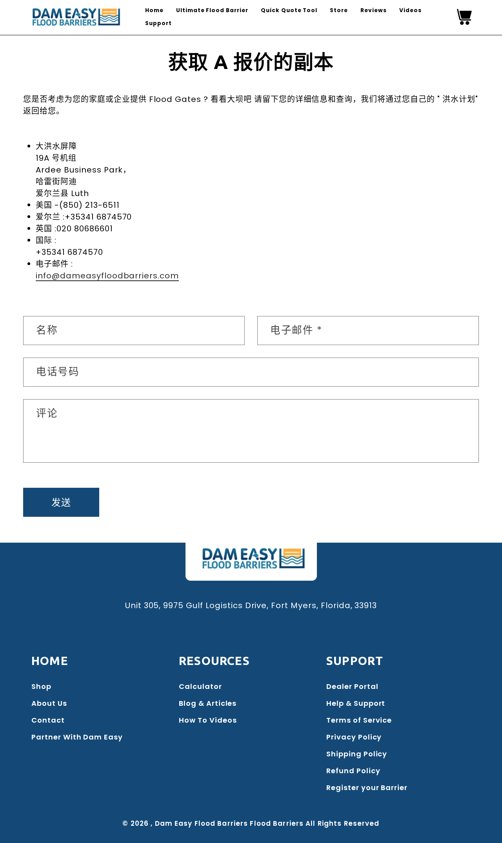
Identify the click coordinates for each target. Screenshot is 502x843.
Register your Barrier (366, 787)
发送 (61, 502)
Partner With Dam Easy (77, 737)
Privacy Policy (354, 737)
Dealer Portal (352, 686)
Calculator (200, 686)
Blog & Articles (207, 703)
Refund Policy (353, 771)
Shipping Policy (356, 754)
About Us (49, 703)
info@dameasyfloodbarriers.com (107, 275)
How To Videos (207, 720)
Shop (41, 686)
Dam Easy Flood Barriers (201, 823)
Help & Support (355, 703)
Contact (48, 720)
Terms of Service (359, 720)
